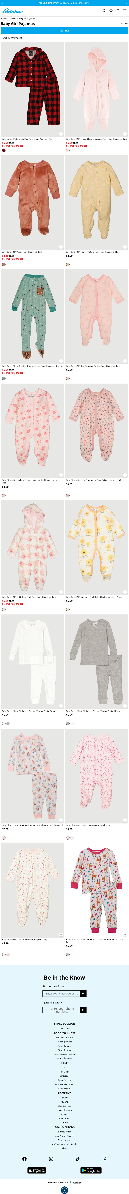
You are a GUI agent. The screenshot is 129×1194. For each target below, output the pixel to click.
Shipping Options (64, 1041)
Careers (64, 1122)
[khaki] (68, 264)
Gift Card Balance (64, 1058)
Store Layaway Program (64, 1054)
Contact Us (64, 1076)
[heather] (8, 723)
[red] (4, 150)
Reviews (64, 1101)
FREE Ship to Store (64, 1037)
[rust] (4, 264)
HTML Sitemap (64, 1088)
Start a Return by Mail (64, 1084)
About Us (64, 1097)
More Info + (85, 2)
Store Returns (64, 1050)
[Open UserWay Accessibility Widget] (64, 1190)
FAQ (64, 1067)
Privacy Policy (64, 1131)
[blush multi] (4, 838)
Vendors (64, 1114)
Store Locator (64, 1028)
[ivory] (72, 838)
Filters (64, 30)
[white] (68, 609)
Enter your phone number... (62, 1010)
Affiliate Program (64, 1110)
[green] (4, 378)
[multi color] (68, 954)
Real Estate (64, 1118)
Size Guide (64, 1071)
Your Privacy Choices (64, 1136)
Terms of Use (64, 1140)
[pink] (68, 150)
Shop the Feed (64, 1106)
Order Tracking (64, 1080)
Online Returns (64, 1046)
